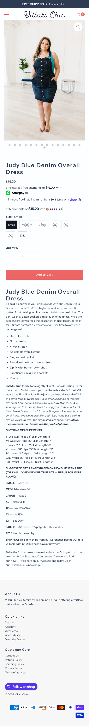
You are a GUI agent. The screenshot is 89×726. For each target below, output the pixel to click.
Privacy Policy (13, 668)
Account (10, 626)
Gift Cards (11, 630)
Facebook (16, 564)
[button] (44, 209)
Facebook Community (38, 556)
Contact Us (12, 655)
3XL (22, 235)
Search (9, 622)
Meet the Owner (15, 639)
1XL (66, 224)
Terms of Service (15, 672)
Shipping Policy (14, 664)
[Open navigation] (6, 14)
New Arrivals (18, 560)
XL (55, 224)
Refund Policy (13, 659)
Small (11, 224)
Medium (27, 224)
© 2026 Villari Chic (16, 694)
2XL (10, 235)
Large (42, 224)
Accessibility (12, 635)
